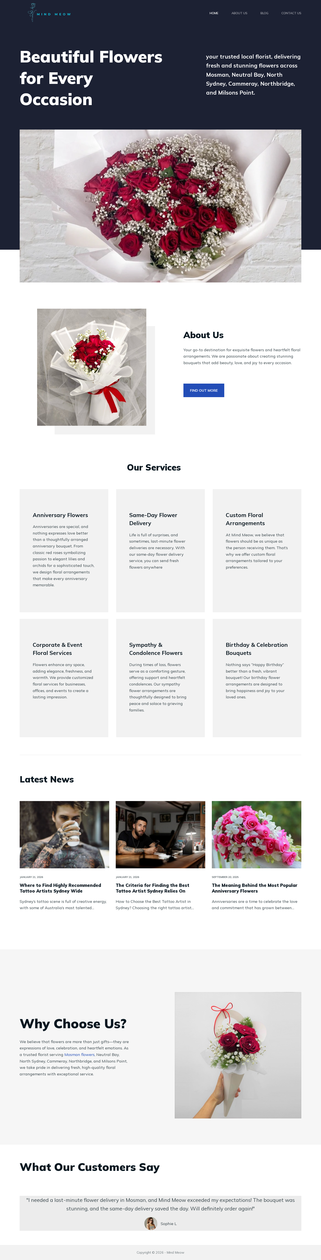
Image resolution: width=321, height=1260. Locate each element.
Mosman (79, 1054)
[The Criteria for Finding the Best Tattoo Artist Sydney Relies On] (160, 834)
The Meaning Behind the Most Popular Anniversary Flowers (254, 888)
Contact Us (291, 13)
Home (214, 13)
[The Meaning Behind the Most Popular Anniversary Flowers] (256, 834)
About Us (239, 13)
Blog (264, 13)
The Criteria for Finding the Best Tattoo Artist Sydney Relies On (152, 888)
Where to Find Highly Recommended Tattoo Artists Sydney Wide (60, 888)
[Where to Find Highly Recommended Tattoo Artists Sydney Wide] (64, 834)
